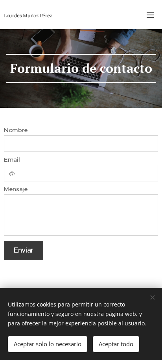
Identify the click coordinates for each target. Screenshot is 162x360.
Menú (150, 14)
